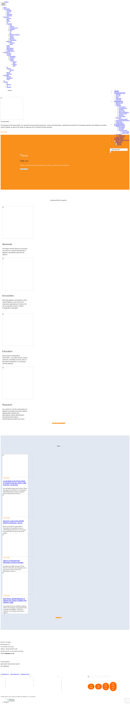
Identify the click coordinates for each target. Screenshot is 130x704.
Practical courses (9, 54)
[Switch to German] (9, 84)
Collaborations (10, 51)
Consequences (14, 28)
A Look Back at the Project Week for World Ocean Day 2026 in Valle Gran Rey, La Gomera (14, 483)
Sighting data (9, 19)
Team (8, 13)
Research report (12, 43)
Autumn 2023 (15, 62)
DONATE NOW (24, 169)
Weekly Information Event (10, 78)
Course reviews (12, 59)
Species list (122, 135)
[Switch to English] (6, 702)
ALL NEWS (59, 617)
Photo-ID (65, 680)
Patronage (9, 14)
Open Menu (3, 4)
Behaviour (9, 41)
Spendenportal (113, 686)
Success (9, 11)
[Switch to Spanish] (9, 87)
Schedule (12, 57)
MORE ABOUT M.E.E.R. (58, 423)
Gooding (91, 686)
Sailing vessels (12, 36)
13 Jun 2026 (6, 595)
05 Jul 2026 (6, 477)
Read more (4, 131)
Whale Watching (9, 73)
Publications (10, 49)
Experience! (7, 52)
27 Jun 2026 (6, 517)
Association (7, 9)
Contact (6, 1)
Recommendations (15, 34)
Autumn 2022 (15, 65)
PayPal (98, 686)
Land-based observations (122, 120)
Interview (12, 38)
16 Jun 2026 (6, 557)
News (5, 7)
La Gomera (9, 68)
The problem (12, 26)
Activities (9, 10)
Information (13, 56)
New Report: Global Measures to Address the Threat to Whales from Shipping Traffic (15, 600)
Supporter (9, 15)
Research (6, 17)
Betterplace (105, 686)
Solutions (12, 29)
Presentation (13, 40)
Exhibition (6, 75)
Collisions (9, 23)
